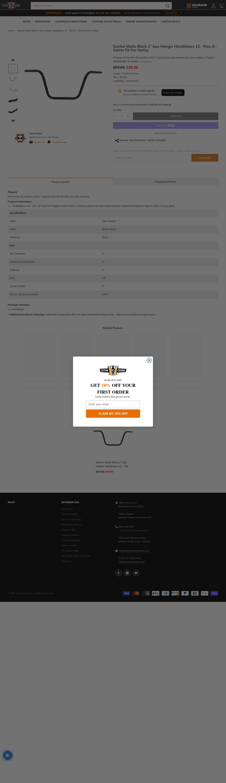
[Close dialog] (149, 360)
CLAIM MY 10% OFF (113, 413)
